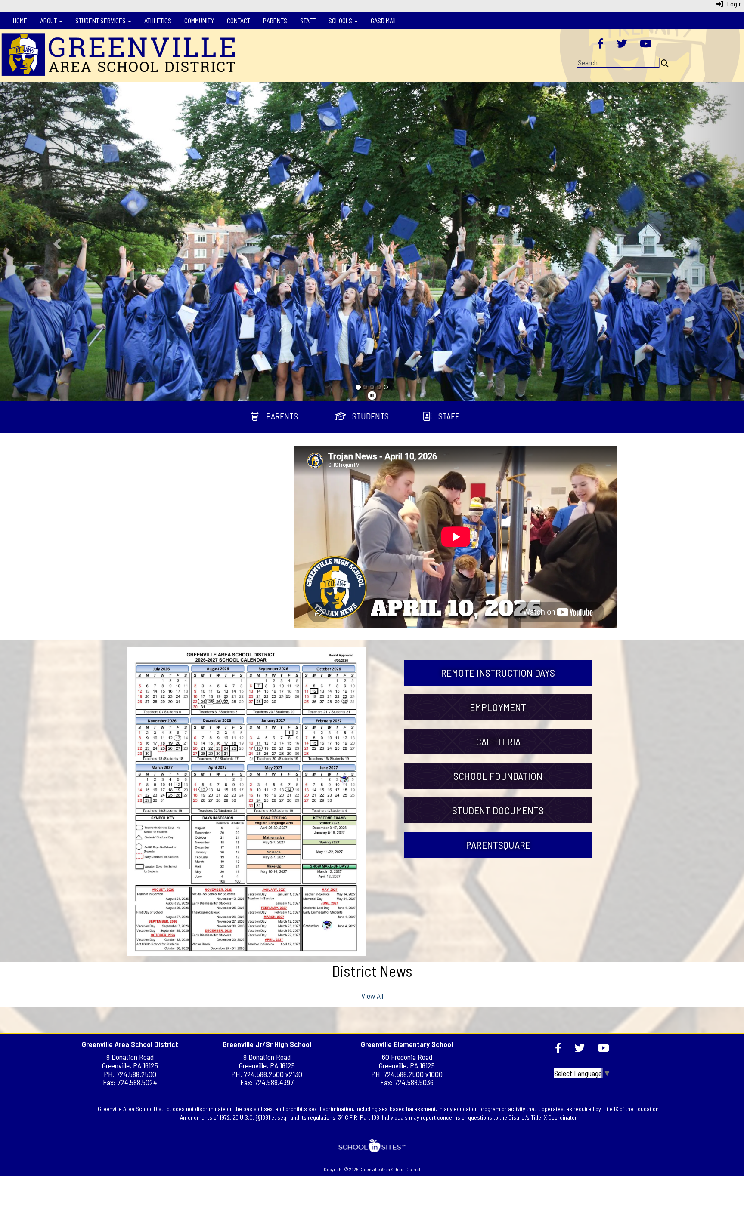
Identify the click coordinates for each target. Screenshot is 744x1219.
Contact (238, 20)
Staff (308, 20)
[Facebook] (600, 44)
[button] (56, 241)
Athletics (157, 20)
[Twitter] (621, 44)
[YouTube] (645, 44)
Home (20, 20)
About (49, 20)
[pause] (372, 395)
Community (199, 20)
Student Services (101, 20)
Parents (275, 20)
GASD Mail (384, 20)
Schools (341, 20)
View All (372, 995)
